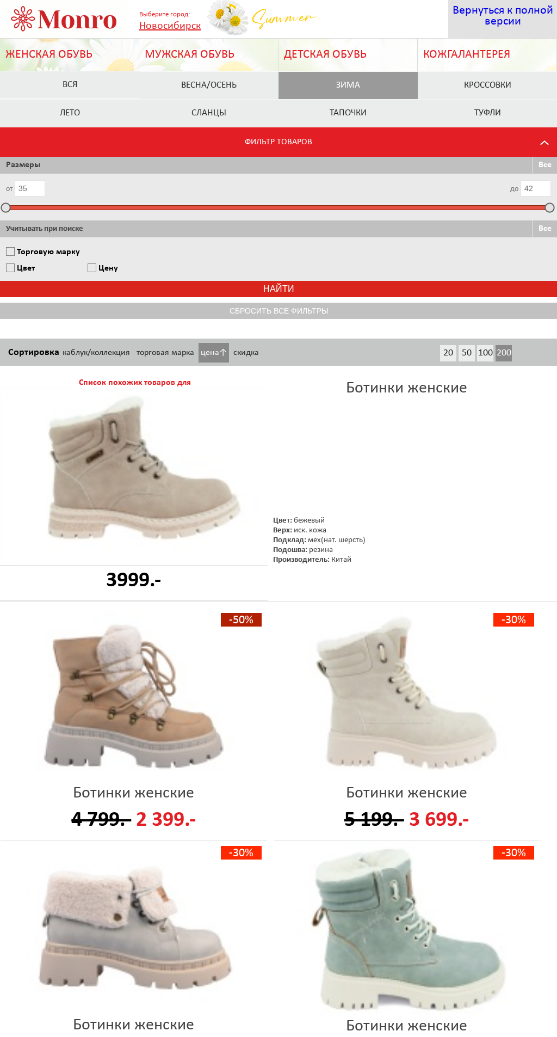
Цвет (26, 268)
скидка (246, 352)
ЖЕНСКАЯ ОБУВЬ (48, 54)
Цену (108, 268)
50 (467, 353)
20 (448, 353)
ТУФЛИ (487, 113)
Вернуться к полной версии (503, 16)
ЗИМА (348, 85)
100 (485, 353)
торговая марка (165, 352)
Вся (70, 84)
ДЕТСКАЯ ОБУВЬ (325, 54)
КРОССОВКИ (487, 85)
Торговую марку (48, 252)
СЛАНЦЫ (208, 113)
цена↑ (214, 352)
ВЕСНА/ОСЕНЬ (209, 85)
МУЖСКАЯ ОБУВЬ (189, 54)
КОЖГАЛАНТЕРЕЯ (466, 54)
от (9, 189)
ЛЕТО (70, 113)
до (514, 189)
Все (545, 165)
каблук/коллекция (96, 352)
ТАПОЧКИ (348, 113)
